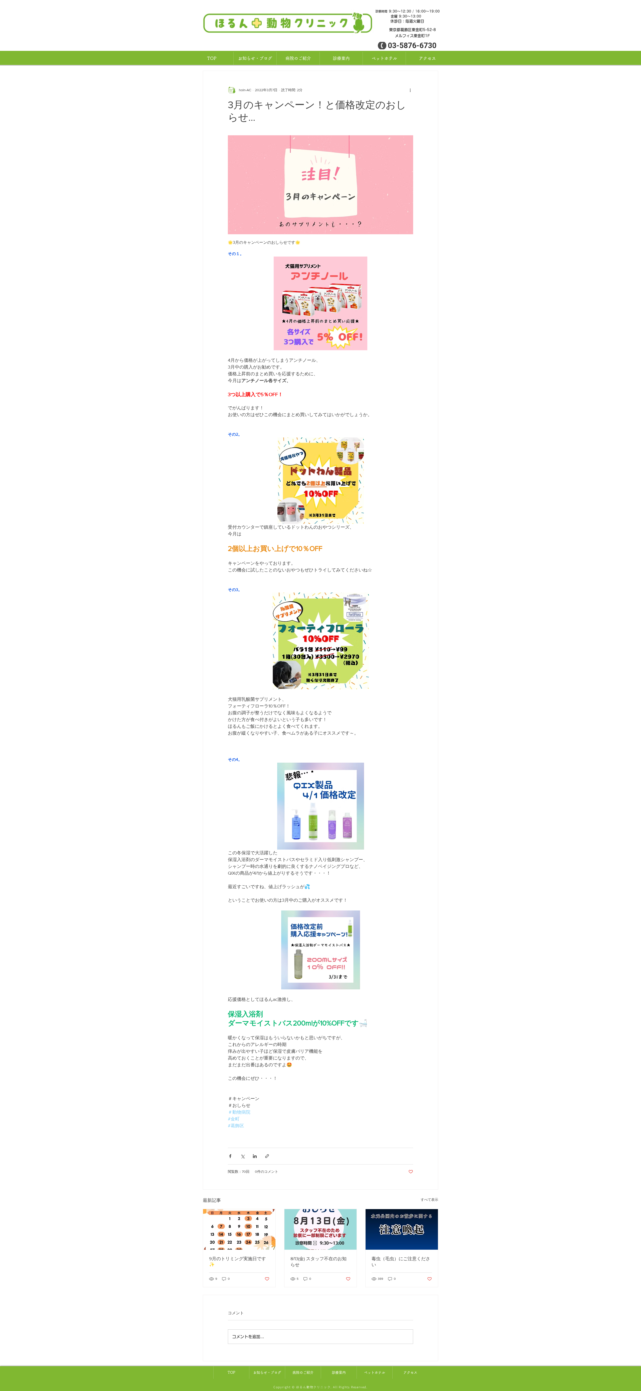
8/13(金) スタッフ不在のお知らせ (318, 1261)
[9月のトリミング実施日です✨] (239, 1229)
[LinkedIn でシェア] (254, 1156)
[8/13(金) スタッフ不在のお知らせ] (320, 1229)
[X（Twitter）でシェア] (242, 1156)
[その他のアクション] (410, 90)
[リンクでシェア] (267, 1156)
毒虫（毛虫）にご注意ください (401, 1261)
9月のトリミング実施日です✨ (237, 1261)
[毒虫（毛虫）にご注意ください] (402, 1229)
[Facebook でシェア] (230, 1156)
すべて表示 (429, 1200)
